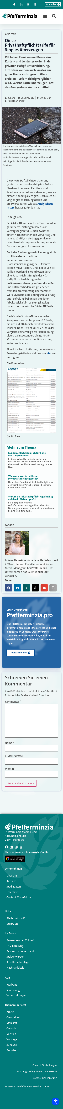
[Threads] (21, 847)
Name (9, 743)
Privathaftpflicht (17, 101)
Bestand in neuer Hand (20, 951)
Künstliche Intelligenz (19, 962)
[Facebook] (6, 847)
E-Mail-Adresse (14, 756)
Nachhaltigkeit (15, 967)
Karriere (11, 881)
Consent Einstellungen (44, 1065)
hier (49, 353)
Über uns (11, 875)
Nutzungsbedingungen (29, 1071)
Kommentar (13, 701)
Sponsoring (13, 990)
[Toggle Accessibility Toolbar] (55, 1101)
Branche (11, 1050)
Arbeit (10, 1012)
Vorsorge (11, 1039)
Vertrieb (11, 1034)
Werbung (11, 984)
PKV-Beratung (14, 946)
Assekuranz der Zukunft (20, 940)
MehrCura (12, 924)
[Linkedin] (11, 847)
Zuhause (11, 1045)
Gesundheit (13, 1017)
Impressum (51, 1071)
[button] (45, 16)
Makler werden (15, 956)
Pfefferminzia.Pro (16, 918)
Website (10, 768)
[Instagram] (16, 847)
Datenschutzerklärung (45, 1078)
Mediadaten (13, 886)
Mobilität (11, 1023)
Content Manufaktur (18, 897)
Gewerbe (11, 1028)
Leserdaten (13, 892)
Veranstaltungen (16, 995)
